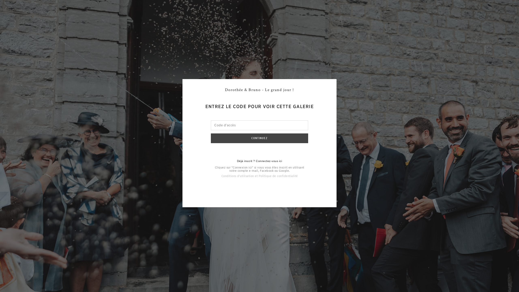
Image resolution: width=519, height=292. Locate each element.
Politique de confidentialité (278, 176)
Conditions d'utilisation (237, 176)
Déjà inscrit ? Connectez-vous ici (259, 161)
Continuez (259, 138)
